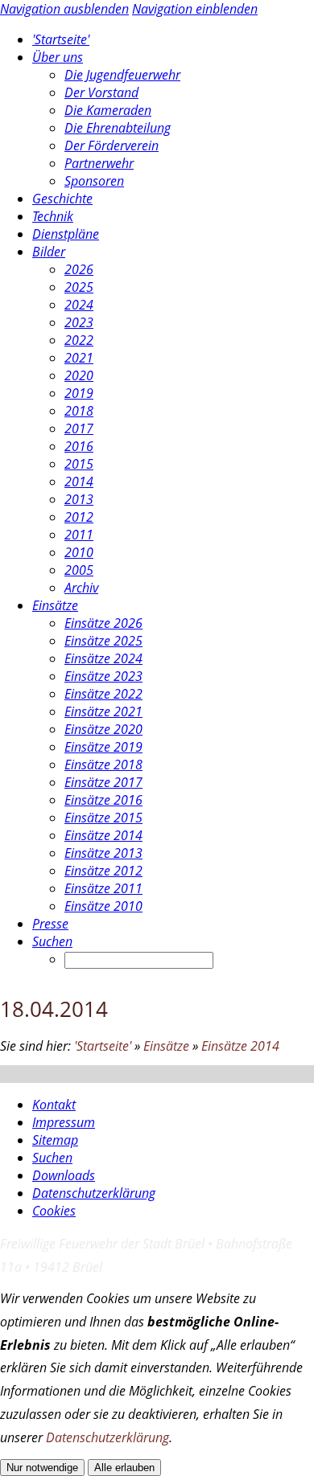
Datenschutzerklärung (93, 1193)
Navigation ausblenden (64, 9)
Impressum (63, 1122)
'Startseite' (102, 1046)
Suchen (52, 1157)
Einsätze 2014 (240, 1046)
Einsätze (166, 1046)
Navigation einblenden (195, 9)
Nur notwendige (42, 1468)
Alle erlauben (124, 1468)
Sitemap (55, 1140)
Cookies (54, 1211)
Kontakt (54, 1104)
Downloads (63, 1175)
